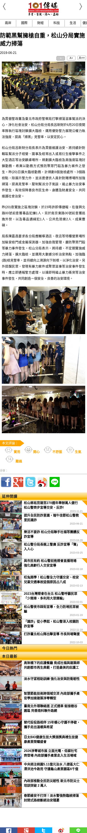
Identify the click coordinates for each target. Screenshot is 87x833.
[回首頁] (43, 15)
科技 (56, 23)
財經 (40, 23)
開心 (36, 452)
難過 (18, 461)
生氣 (77, 452)
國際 (24, 23)
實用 (16, 452)
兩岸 (8, 23)
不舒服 (57, 452)
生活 (73, 23)
